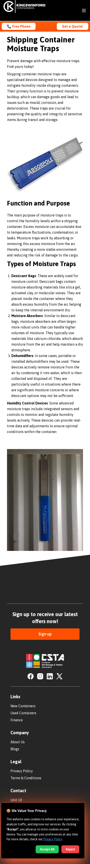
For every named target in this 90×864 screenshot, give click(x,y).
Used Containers (23, 713)
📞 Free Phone (18, 26)
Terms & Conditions (25, 778)
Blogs (14, 749)
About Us (17, 742)
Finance (16, 720)
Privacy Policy (21, 771)
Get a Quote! (72, 26)
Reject (70, 849)
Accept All (47, 849)
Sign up (45, 634)
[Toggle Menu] (84, 10)
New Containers (22, 706)
